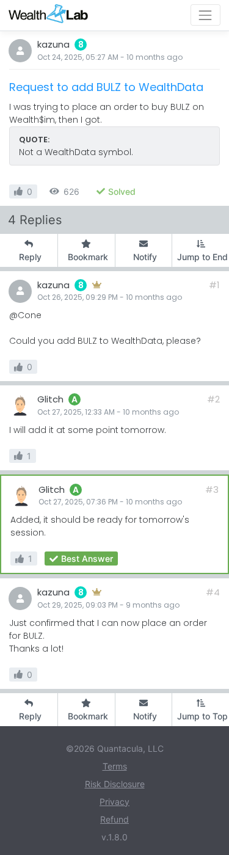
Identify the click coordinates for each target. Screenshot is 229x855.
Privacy (114, 801)
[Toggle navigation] (205, 15)
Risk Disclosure (115, 784)
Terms (115, 766)
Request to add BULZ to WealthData (106, 87)
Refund (114, 819)
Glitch (50, 399)
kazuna (53, 44)
